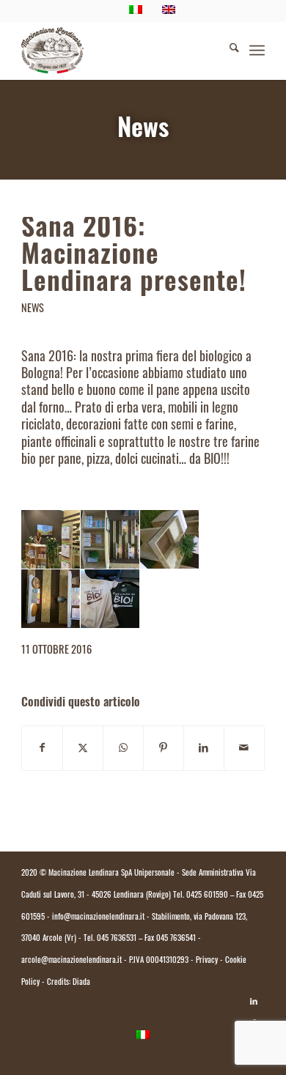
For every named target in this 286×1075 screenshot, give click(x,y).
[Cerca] (227, 50)
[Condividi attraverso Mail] (244, 748)
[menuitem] (227, 50)
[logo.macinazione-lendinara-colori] (118, 50)
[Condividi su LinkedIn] (204, 748)
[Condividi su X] (83, 748)
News (143, 131)
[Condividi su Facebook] (42, 748)
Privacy (207, 961)
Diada (81, 983)
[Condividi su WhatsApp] (123, 748)
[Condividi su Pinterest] (163, 748)
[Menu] (257, 50)
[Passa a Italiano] (143, 1036)
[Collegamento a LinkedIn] (254, 1002)
